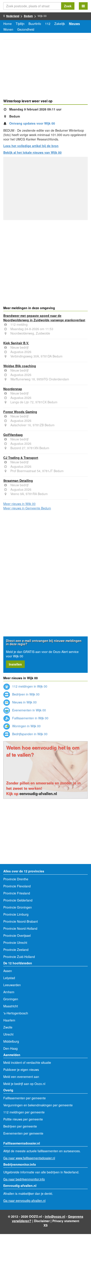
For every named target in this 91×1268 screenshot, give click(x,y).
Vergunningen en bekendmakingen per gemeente (38, 1105)
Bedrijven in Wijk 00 (25, 694)
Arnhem (8, 992)
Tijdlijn (20, 23)
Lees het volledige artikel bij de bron (31, 146)
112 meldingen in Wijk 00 (29, 686)
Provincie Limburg (15, 914)
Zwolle (7, 1027)
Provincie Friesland (16, 893)
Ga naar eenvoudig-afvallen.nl (24, 1200)
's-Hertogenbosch (15, 1013)
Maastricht (10, 1006)
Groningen (10, 999)
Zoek (68, 6)
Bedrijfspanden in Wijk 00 (29, 734)
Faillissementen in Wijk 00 (29, 718)
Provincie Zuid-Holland (19, 956)
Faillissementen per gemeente (24, 1098)
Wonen (8, 29)
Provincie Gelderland (17, 900)
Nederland (12, 16)
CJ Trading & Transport (20, 457)
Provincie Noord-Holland (20, 928)
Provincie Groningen (17, 907)
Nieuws (74, 23)
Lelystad (9, 978)
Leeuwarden (12, 985)
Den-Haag (10, 1048)
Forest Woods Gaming (20, 412)
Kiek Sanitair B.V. (16, 343)
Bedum (28, 16)
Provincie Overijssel (17, 935)
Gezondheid (25, 29)
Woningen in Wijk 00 (26, 726)
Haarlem (9, 1020)
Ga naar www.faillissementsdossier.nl (29, 1158)
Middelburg (11, 1041)
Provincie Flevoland (17, 886)
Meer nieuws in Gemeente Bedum (27, 508)
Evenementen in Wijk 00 (28, 710)
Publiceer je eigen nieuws (21, 1069)
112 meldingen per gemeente (24, 1112)
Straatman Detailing (18, 480)
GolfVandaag (13, 434)
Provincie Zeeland (15, 949)
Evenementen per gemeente (23, 1133)
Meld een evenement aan (21, 1076)
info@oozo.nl (55, 1216)
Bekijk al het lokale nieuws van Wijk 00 (32, 152)
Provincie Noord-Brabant (20, 921)
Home (7, 23)
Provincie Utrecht (15, 942)
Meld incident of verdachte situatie (27, 1062)
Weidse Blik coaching (19, 366)
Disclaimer (42, 1221)
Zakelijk (59, 23)
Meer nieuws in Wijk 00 (19, 503)
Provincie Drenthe (15, 879)
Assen (7, 971)
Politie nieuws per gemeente (23, 1119)
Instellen (15, 664)
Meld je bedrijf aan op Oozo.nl (24, 1083)
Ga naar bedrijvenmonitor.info (24, 1179)
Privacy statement (65, 1221)
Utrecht (8, 1034)
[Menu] (83, 6)
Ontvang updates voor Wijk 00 (32, 123)
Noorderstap (12, 389)
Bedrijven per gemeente (20, 1126)
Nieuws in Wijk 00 (24, 702)
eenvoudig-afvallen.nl (38, 793)
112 (47, 23)
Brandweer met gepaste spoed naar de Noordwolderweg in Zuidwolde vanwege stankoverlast (44, 317)
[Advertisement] (45, 69)
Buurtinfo (34, 23)
